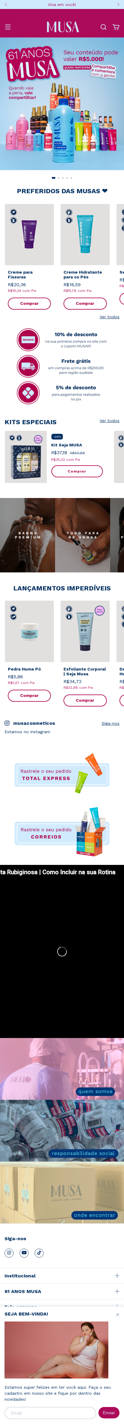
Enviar (109, 1412)
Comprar (29, 303)
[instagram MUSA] (9, 1253)
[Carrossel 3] (62, 393)
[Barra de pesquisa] (104, 27)
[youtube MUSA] (24, 1253)
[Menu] (8, 27)
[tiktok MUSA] (39, 1253)
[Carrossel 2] (62, 366)
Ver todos (109, 316)
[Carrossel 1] (62, 104)
